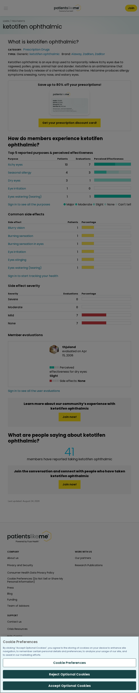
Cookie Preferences (69, 662)
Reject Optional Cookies (69, 674)
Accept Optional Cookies (69, 685)
